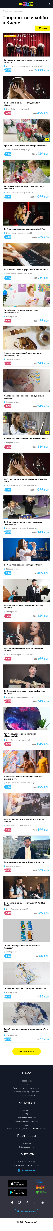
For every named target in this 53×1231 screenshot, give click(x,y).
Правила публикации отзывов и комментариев (27, 1129)
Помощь (26, 1110)
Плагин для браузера (26, 1118)
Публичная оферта (26, 1147)
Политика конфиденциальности (26, 1092)
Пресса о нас (26, 1081)
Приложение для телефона (26, 1121)
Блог (27, 1125)
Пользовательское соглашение (26, 1088)
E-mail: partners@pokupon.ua (26, 1165)
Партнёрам (26, 1143)
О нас (26, 1085)
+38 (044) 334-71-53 (26, 1162)
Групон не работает (26, 1095)
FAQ (26, 1114)
